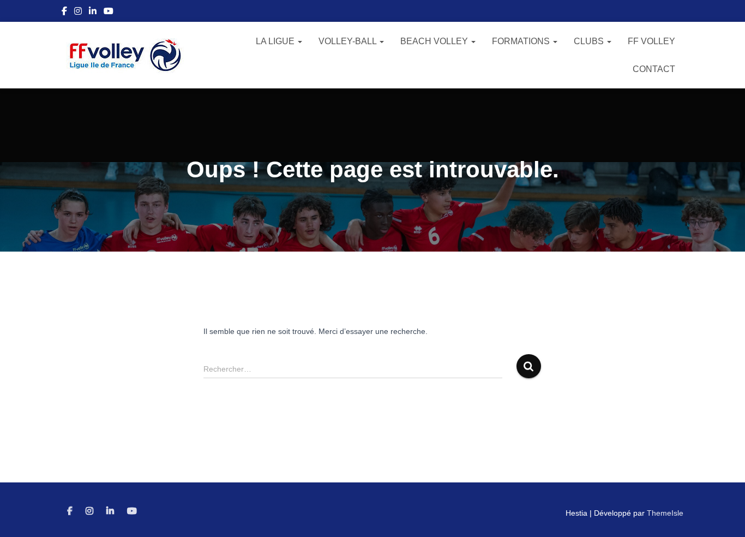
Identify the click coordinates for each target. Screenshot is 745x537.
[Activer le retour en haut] (723, 515)
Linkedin (93, 12)
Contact (654, 69)
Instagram (78, 12)
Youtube (108, 12)
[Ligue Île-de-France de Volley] (125, 55)
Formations (522, 41)
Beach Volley (435, 41)
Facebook (64, 12)
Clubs (590, 41)
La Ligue (276, 41)
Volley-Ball (348, 41)
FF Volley (651, 41)
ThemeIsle (665, 513)
